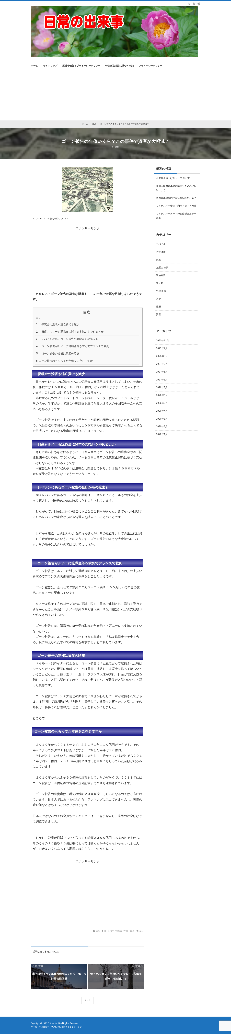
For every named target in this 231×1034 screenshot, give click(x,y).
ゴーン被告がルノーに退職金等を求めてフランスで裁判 (74, 346)
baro (140, 931)
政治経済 (161, 275)
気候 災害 (161, 291)
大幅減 (119, 931)
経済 (158, 306)
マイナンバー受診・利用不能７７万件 (176, 205)
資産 (117, 147)
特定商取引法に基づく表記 (119, 65)
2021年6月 (162, 371)
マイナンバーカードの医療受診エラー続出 (176, 215)
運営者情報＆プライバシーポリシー (81, 65)
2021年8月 (162, 364)
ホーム (34, 65)
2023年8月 (162, 356)
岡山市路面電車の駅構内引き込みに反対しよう (176, 188)
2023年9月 (162, 348)
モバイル (161, 244)
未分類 (159, 283)
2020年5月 (162, 403)
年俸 (126, 931)
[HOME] (198, 3)
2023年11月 (162, 340)
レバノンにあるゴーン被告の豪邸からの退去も (68, 339)
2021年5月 (162, 379)
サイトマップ (50, 65)
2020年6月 (162, 395)
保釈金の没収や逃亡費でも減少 (59, 324)
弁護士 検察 (162, 267)
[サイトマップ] (193, 3)
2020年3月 (162, 418)
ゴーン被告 (109, 931)
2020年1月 (162, 434)
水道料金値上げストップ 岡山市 (173, 178)
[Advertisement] (115, 95)
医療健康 (161, 252)
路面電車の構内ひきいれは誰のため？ (176, 198)
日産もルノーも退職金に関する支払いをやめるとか (71, 331)
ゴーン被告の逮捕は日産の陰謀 (59, 353)
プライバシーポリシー (151, 65)
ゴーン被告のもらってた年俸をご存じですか (66, 360)
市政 (158, 259)
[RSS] (188, 3)
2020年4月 (162, 410)
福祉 (158, 298)
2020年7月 (162, 387)
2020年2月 (162, 426)
